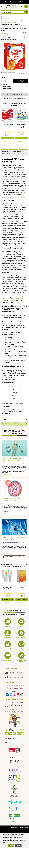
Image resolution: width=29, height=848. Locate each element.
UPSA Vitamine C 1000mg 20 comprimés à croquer (13, 298)
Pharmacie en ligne (5, 17)
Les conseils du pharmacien (12, 424)
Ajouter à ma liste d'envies (9, 72)
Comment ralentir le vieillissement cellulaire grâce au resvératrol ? (12, 459)
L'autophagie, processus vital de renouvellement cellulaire (11, 499)
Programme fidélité (7, 660)
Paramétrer (18, 845)
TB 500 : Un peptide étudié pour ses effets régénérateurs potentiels (14, 538)
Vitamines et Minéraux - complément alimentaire (12, 20)
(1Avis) (24, 35)
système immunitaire (19, 198)
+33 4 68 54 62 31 (14, 709)
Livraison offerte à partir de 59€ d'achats (14, 2)
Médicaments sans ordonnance (21, 660)
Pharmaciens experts (7, 637)
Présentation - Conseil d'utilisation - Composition (13, 153)
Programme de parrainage (21, 649)
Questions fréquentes (21, 637)
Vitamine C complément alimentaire (9, 22)
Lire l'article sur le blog (6, 474)
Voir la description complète (7, 41)
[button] (2, 6)
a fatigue (17, 178)
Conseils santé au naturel (15, 557)
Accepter (11, 845)
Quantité (3, 77)
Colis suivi (7, 626)
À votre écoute (21, 626)
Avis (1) (4, 419)
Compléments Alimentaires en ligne (9, 18)
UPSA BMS (3, 34)
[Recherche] (26, 12)
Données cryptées (8, 649)
